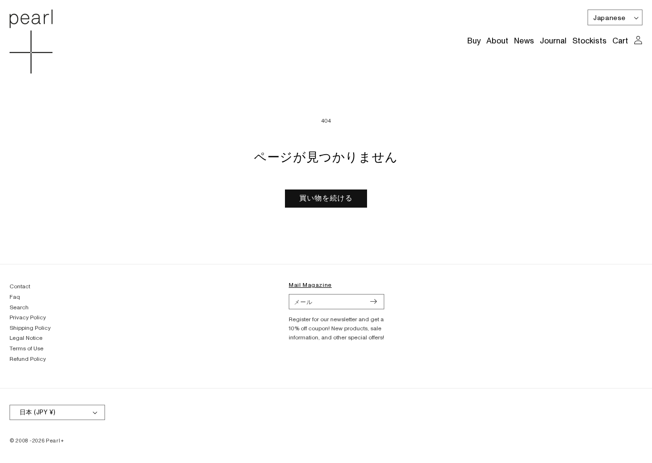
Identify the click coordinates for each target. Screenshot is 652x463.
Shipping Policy (30, 328)
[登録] (373, 301)
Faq (15, 297)
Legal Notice (26, 338)
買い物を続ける (326, 198)
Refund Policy (28, 359)
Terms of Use (26, 349)
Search (19, 308)
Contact (20, 287)
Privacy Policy (28, 318)
